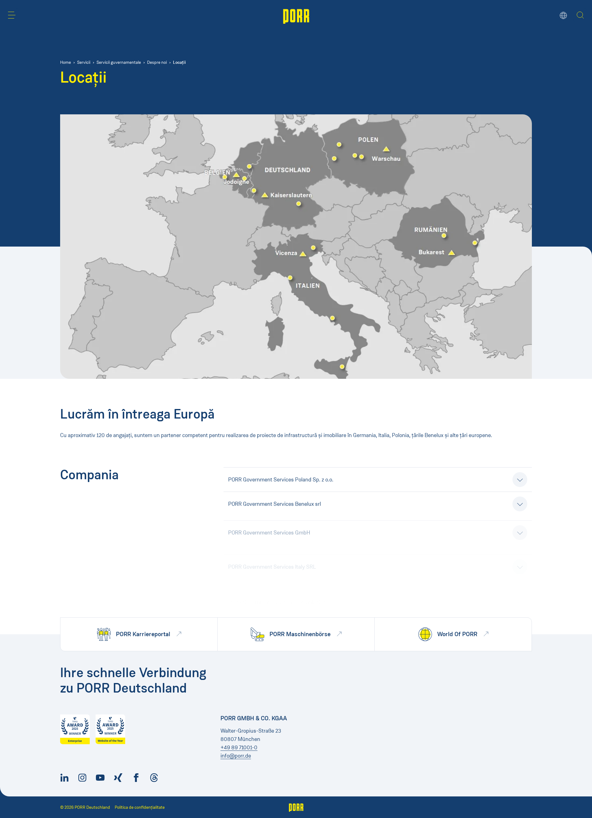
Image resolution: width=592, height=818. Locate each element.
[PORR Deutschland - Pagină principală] (296, 16)
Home (65, 62)
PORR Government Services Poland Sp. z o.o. (280, 479)
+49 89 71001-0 (238, 747)
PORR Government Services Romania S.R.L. (279, 577)
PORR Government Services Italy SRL (272, 552)
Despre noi (157, 62)
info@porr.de (235, 755)
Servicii (83, 62)
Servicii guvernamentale (119, 62)
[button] (12, 15)
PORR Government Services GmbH (269, 528)
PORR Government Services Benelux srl (274, 504)
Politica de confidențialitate (140, 807)
